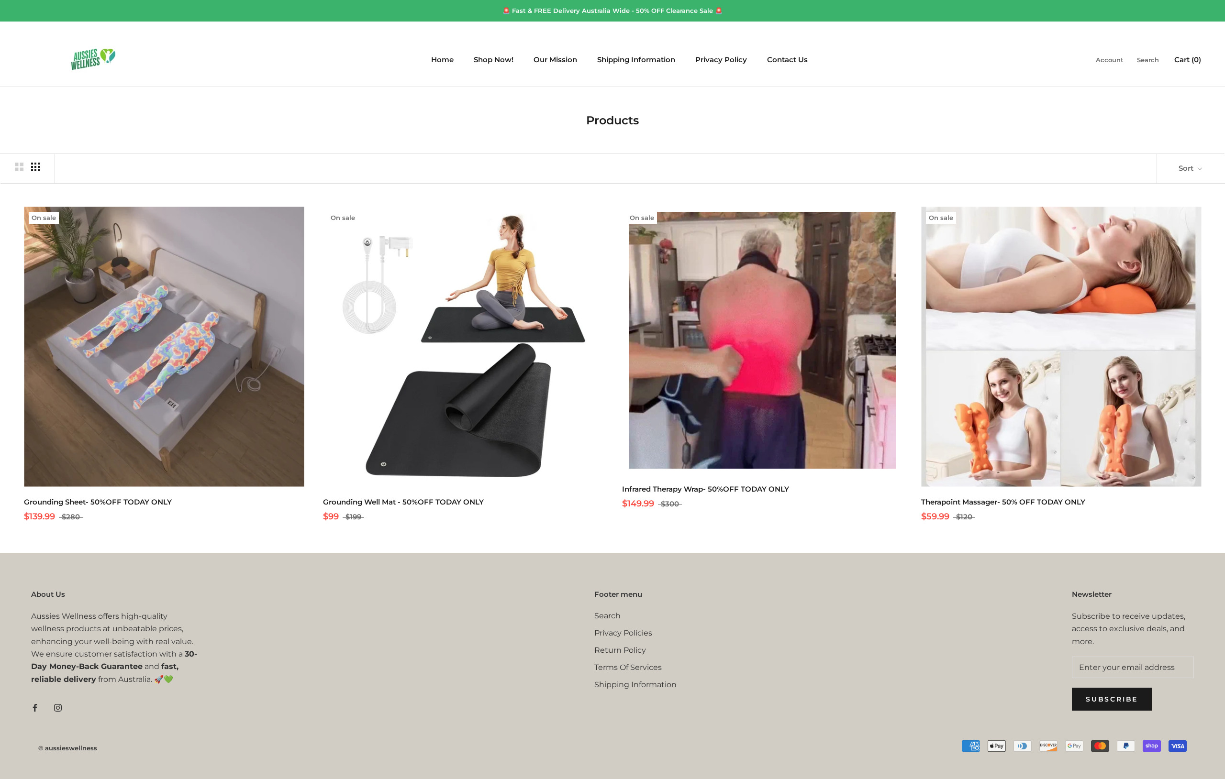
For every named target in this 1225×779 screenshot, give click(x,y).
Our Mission (555, 60)
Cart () (1187, 60)
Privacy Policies (623, 632)
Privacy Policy (721, 60)
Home (442, 60)
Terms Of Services (628, 667)
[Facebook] (35, 707)
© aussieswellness (67, 748)
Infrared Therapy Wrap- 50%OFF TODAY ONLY (705, 489)
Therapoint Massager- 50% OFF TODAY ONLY (1003, 501)
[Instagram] (58, 707)
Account (1110, 60)
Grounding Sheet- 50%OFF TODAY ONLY (98, 501)
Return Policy (620, 650)
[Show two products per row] (19, 167)
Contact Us (787, 60)
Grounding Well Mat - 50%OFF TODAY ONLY (403, 501)
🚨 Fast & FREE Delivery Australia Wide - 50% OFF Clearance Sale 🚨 (612, 10)
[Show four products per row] (35, 167)
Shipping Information (636, 60)
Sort (1187, 168)
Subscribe (1112, 699)
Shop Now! (493, 60)
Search (1148, 60)
